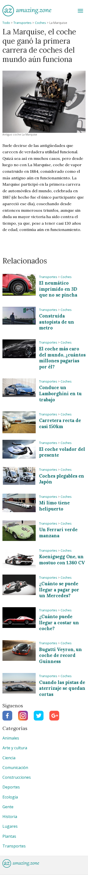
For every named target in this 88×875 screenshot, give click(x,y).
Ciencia (8, 757)
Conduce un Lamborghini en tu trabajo (60, 393)
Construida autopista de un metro (56, 322)
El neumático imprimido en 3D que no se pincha (58, 289)
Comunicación (15, 767)
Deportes (11, 787)
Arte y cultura (14, 747)
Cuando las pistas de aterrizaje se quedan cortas (62, 688)
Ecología (10, 797)
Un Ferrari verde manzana (58, 532)
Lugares (10, 826)
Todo (6, 23)
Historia (9, 816)
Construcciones (16, 777)
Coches (40, 23)
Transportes (22, 23)
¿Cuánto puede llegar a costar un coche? (59, 622)
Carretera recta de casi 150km (60, 423)
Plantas (9, 836)
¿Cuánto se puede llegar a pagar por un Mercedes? (59, 589)
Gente (7, 806)
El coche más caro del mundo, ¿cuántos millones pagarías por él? (62, 358)
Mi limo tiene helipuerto (54, 506)
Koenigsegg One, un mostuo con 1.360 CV (62, 560)
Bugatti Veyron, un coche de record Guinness (60, 655)
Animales (10, 738)
